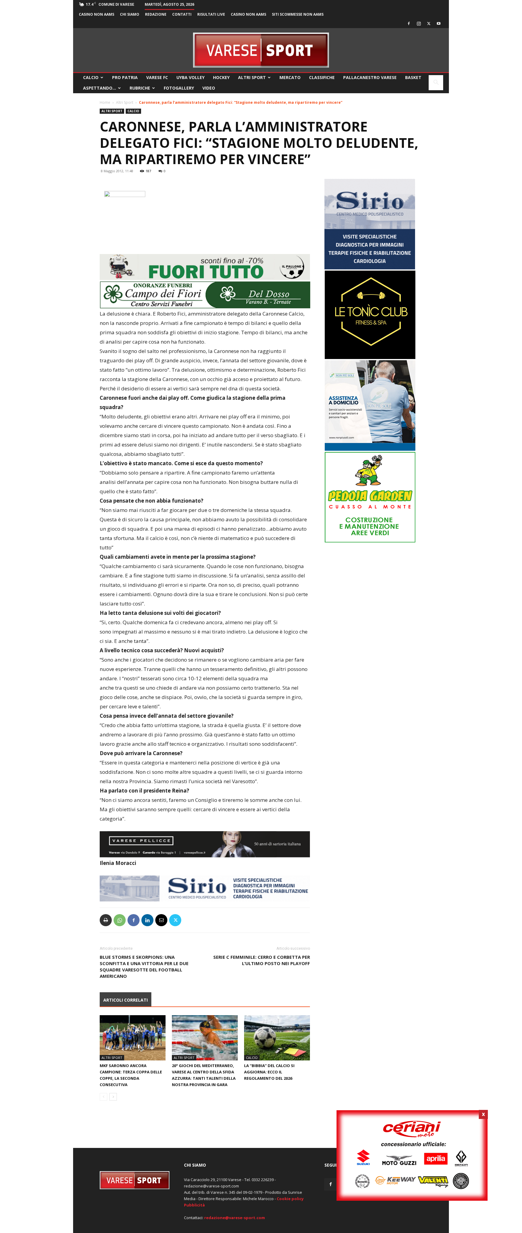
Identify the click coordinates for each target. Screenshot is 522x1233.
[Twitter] (428, 23)
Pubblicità (194, 1205)
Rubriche (140, 88)
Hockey (221, 77)
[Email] (161, 920)
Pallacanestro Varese (370, 77)
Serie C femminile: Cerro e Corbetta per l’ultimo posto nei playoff (261, 960)
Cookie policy (290, 1198)
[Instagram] (418, 23)
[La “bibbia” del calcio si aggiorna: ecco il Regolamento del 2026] (277, 1037)
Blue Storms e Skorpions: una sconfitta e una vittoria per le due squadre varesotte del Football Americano (144, 966)
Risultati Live (211, 14)
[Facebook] (408, 23)
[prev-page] (103, 1097)
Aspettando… (99, 88)
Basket (413, 77)
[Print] (106, 920)
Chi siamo (129, 14)
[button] (436, 83)
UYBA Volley (190, 77)
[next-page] (113, 1097)
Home (105, 102)
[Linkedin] (147, 920)
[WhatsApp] (120, 920)
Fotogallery (179, 88)
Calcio (90, 77)
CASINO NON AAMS (96, 14)
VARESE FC (157, 77)
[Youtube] (438, 23)
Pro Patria (125, 77)
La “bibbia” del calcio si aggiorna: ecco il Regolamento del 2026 (269, 1072)
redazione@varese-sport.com (234, 1217)
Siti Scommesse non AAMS (298, 14)
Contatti (182, 14)
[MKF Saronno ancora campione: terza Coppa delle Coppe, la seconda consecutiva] (133, 1037)
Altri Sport (252, 77)
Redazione (155, 14)
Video (208, 88)
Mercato (290, 77)
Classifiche (322, 77)
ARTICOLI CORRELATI (125, 1000)
